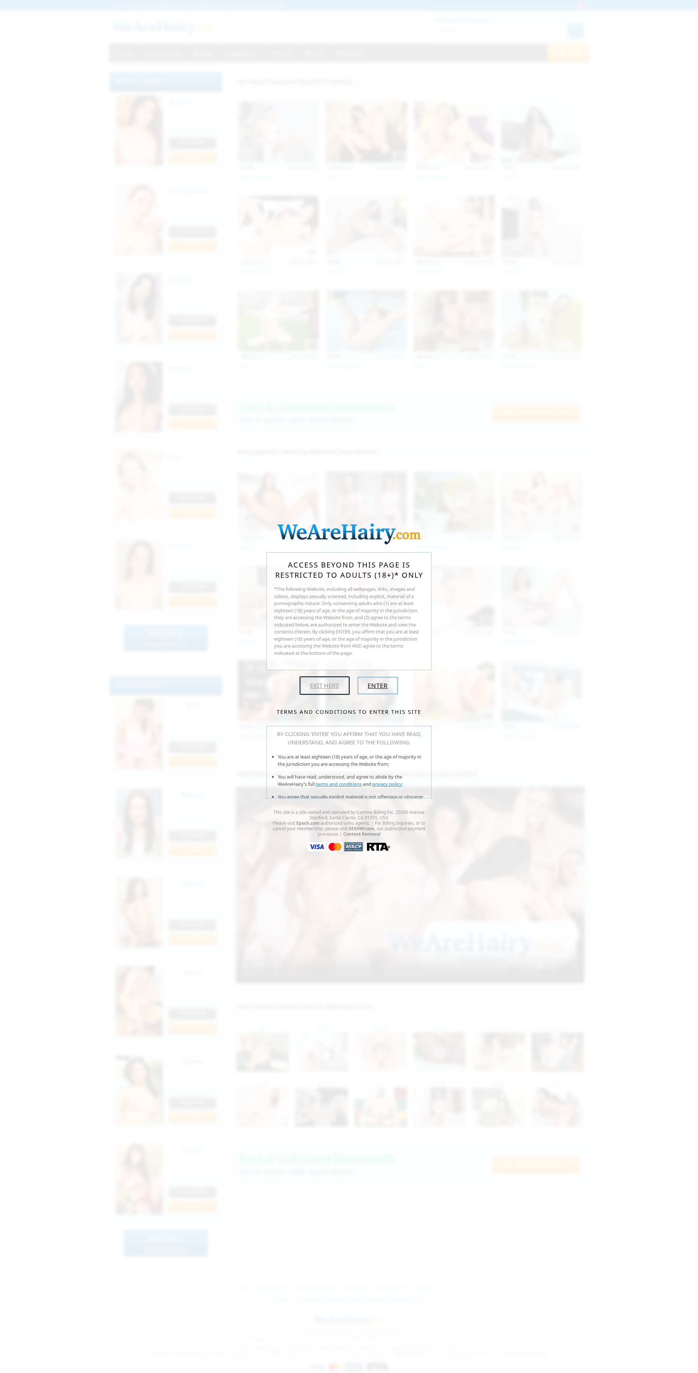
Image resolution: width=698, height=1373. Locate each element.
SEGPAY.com (361, 828)
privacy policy (387, 784)
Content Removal (362, 834)
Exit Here (324, 685)
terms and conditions (339, 784)
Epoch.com (308, 823)
